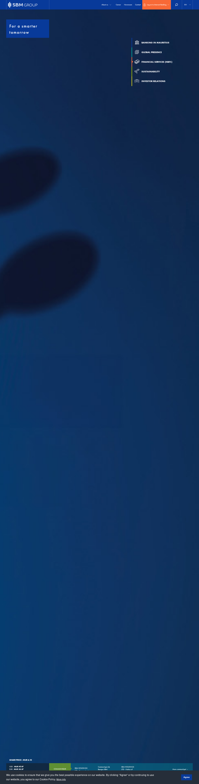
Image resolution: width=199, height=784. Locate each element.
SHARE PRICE (15, 760)
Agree (186, 777)
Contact (138, 4)
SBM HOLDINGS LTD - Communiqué (82, 769)
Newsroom (128, 4)
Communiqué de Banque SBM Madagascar (104, 769)
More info (61, 779)
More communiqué (179, 769)
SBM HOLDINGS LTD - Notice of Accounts (127, 769)
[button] (187, 4)
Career (118, 4)
